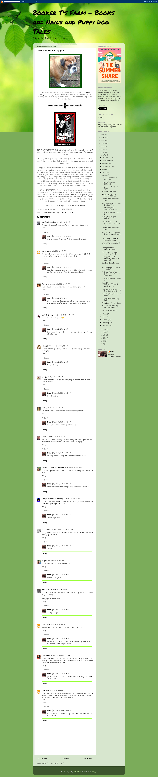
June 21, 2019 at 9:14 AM (62, 236)
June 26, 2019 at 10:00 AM (63, 711)
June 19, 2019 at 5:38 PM (64, 530)
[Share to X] (67, 209)
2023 (103, 144)
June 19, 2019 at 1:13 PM (60, 346)
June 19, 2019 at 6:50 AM (58, 251)
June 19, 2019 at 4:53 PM (73, 468)
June (104, 175)
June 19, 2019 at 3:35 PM (54, 377)
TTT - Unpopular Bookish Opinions (111, 268)
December (106, 158)
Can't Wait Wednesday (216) (110, 200)
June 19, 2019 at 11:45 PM (61, 590)
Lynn (43, 691)
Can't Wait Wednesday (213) (110, 299)
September (106, 167)
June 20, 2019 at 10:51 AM (61, 656)
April (104, 317)
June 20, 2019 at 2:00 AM (56, 625)
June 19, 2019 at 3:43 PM (54, 408)
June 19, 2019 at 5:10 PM (72, 499)
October (105, 164)
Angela (44, 561)
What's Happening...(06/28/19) (109, 183)
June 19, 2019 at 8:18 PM (56, 561)
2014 (102, 341)
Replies (46, 232)
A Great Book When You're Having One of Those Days (110, 274)
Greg (44, 377)
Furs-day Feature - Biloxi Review (111, 295)
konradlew (77, 772)
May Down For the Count (111, 303)
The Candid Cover (48, 530)
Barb (49, 236)
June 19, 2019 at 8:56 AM (62, 284)
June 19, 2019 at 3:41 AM (62, 222)
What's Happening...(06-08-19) (111, 279)
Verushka (45, 251)
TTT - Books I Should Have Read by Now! (111, 204)
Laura (44, 437)
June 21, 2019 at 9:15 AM (62, 329)
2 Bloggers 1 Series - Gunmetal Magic (109, 195)
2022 (103, 146)
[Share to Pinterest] (71, 209)
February (106, 323)
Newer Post (43, 758)
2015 (102, 338)
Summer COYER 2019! (109, 310)
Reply (44, 228)
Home (66, 758)
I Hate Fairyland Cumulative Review (109, 209)
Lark (43, 408)
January (105, 326)
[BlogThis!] (65, 209)
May (104, 314)
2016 (102, 335)
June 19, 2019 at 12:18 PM (65, 315)
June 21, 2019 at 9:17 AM (62, 639)
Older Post (88, 758)
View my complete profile (114, 356)
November (106, 161)
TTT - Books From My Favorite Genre (110, 307)
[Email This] (63, 209)
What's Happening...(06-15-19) (111, 244)
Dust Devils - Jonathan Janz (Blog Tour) (110, 253)
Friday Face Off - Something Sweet (109, 249)
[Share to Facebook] (69, 209)
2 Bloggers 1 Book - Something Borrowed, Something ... (111, 258)
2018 (102, 329)
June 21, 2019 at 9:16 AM (62, 453)
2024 (103, 141)
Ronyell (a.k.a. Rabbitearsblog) (52, 499)
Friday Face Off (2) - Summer (109, 218)
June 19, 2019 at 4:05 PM (56, 437)
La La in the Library (49, 315)
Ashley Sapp (46, 346)
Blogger (95, 772)
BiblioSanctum (47, 590)
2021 (102, 149)
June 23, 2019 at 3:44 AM (55, 691)
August (105, 169)
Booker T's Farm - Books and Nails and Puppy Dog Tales (73, 22)
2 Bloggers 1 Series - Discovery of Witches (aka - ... (111, 223)
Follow (100, 117)
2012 (102, 344)
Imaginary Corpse (67, 212)
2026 (103, 135)
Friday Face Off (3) (109, 191)
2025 (103, 138)
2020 (103, 152)
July (104, 172)
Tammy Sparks (47, 284)
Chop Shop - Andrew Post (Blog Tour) (110, 239)
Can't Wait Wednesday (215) (110, 229)
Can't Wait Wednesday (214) (110, 264)
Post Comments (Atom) (55, 763)
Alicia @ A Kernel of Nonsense (53, 468)
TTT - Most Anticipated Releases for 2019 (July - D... (111, 234)
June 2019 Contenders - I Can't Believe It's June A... (111, 290)
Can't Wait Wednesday (50, 212)
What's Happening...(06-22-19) (111, 213)
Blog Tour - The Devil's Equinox (110, 188)
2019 (102, 155)
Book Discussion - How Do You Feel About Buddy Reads (110, 284)
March (105, 320)
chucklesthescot (48, 222)
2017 (102, 332)
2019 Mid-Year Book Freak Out (109, 179)
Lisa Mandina (47, 656)
